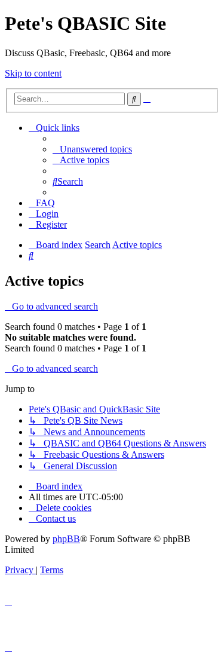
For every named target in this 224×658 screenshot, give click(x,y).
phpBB (66, 539)
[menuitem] (92, 149)
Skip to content (33, 73)
